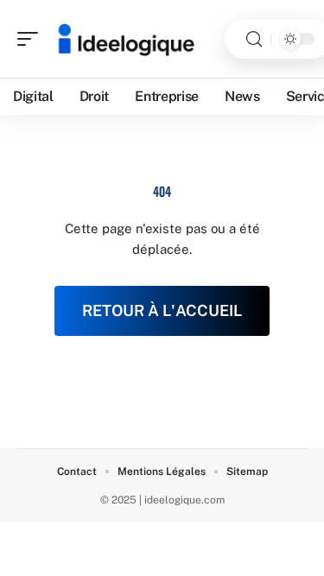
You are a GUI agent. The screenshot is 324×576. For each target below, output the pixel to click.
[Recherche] (254, 39)
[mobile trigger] (32, 39)
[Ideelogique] (124, 39)
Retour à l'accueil (162, 310)
